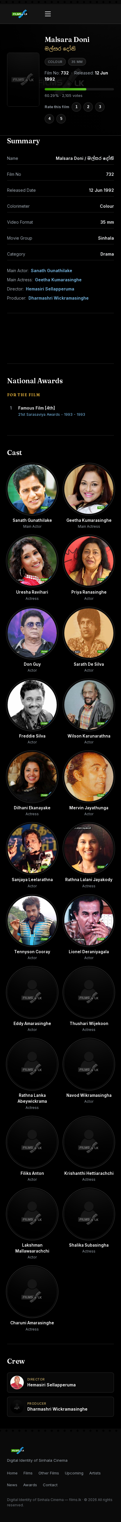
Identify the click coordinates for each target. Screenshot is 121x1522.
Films (28, 1473)
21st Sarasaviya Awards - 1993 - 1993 (51, 414)
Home (12, 1473)
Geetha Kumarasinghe (58, 279)
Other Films (48, 1473)
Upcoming (74, 1473)
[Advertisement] (60, 338)
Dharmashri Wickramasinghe (58, 297)
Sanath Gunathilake (51, 270)
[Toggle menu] (48, 14)
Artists (95, 1473)
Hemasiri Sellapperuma (50, 288)
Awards (30, 1484)
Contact (50, 1484)
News (12, 1484)
